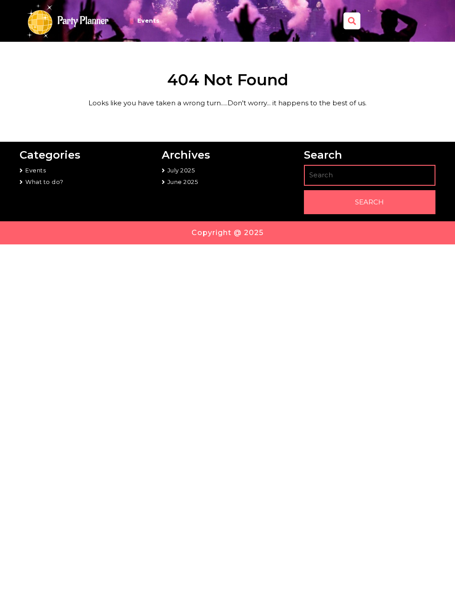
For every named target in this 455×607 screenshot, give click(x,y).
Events (148, 20)
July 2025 (181, 170)
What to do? (44, 181)
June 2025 (183, 181)
